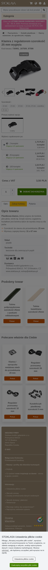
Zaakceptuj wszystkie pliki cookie (24, 565)
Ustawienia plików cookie (24, 559)
